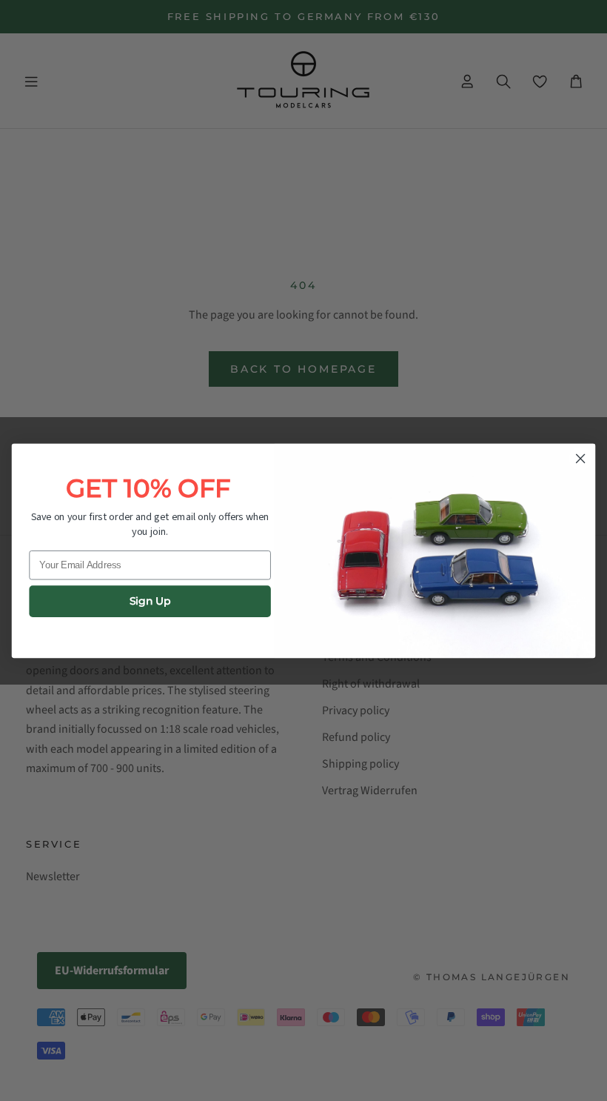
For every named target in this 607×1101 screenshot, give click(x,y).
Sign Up (150, 601)
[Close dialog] (580, 458)
